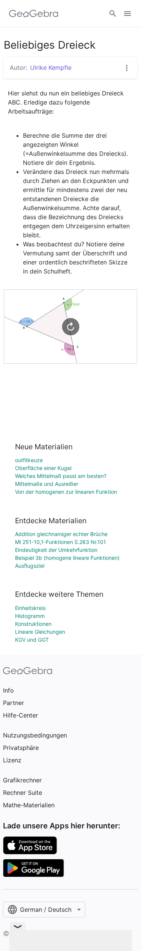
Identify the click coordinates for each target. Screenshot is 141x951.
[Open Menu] (127, 13)
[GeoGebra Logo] (33, 13)
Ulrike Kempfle (50, 67)
